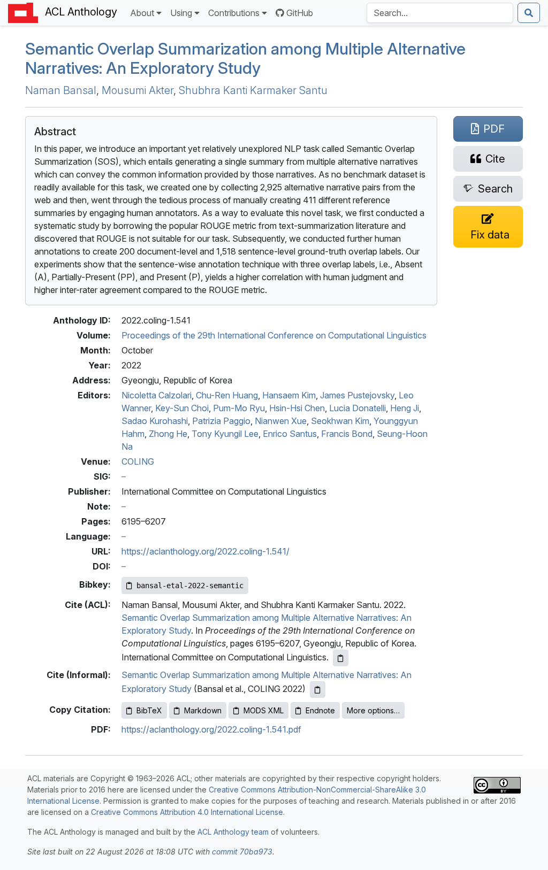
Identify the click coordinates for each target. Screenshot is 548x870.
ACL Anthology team (233, 831)
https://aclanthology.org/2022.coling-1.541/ (205, 551)
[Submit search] (528, 13)
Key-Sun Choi (182, 408)
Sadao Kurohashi (154, 420)
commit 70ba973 (242, 851)
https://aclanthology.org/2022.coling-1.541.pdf (211, 729)
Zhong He (168, 433)
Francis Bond (346, 433)
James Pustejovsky (357, 395)
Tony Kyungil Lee (225, 433)
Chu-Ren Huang (227, 395)
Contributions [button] (234, 12)
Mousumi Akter (137, 90)
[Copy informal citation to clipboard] (317, 689)
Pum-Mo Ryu (239, 408)
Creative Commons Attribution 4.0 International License (187, 812)
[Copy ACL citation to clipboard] (340, 658)
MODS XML (263, 710)
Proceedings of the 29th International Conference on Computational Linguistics (274, 335)
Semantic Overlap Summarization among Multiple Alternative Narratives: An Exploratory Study (245, 58)
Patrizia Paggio (221, 420)
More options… (373, 710)
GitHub (299, 12)
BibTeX (149, 710)
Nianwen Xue (281, 420)
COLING (137, 461)
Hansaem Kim (289, 395)
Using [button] (181, 12)
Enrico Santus (290, 433)
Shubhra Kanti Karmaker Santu (253, 90)
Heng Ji (404, 408)
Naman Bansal (60, 90)
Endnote (320, 710)
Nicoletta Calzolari (156, 395)
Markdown (203, 710)
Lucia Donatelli (357, 408)
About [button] (142, 12)
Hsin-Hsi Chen (297, 408)
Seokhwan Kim (340, 420)
